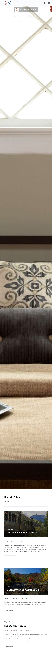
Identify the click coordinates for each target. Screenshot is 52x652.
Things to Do (7, 622)
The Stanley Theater (15, 626)
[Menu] (48, 3)
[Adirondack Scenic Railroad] (26, 524)
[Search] (44, 3)
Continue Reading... (9, 610)
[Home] (11, 3)
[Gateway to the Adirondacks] (26, 581)
